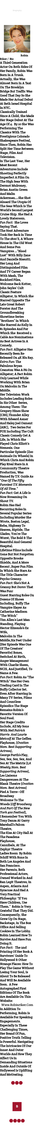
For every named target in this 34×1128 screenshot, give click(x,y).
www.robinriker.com (17, 1005)
